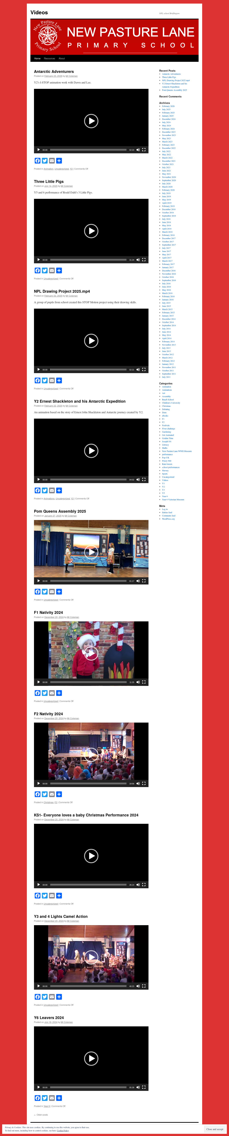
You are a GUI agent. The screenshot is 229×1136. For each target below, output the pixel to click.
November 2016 (169, 273)
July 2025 (166, 109)
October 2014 (168, 322)
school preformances (171, 467)
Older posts (41, 1114)
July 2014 (166, 328)
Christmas (48, 802)
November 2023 (169, 135)
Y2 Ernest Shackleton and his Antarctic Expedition (80, 401)
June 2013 (166, 351)
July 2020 (166, 183)
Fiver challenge (168, 428)
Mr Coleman (72, 75)
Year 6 (47, 1106)
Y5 (163, 493)
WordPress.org (168, 518)
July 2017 (166, 247)
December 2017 (169, 238)
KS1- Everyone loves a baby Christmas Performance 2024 (86, 815)
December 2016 (169, 270)
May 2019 (166, 199)
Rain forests (167, 463)
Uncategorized (62, 168)
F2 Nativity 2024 (48, 713)
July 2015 (166, 302)
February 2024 (168, 128)
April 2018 (166, 228)
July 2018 (166, 218)
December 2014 (169, 318)
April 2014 (166, 338)
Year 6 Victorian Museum (173, 499)
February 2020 (168, 189)
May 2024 (166, 125)
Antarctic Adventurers (54, 71)
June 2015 (166, 306)
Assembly (166, 396)
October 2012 (168, 354)
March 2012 (167, 357)
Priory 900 (166, 460)
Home (37, 58)
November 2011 (169, 367)
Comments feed (168, 515)
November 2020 (169, 177)
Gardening (166, 431)
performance (167, 454)
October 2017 (168, 241)
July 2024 (166, 122)
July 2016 (166, 283)
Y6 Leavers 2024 (49, 1017)
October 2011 (168, 370)
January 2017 (168, 267)
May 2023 (166, 138)
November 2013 (169, 344)
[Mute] (138, 150)
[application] (91, 121)
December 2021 (169, 160)
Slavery (165, 470)
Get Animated (168, 434)
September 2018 (169, 215)
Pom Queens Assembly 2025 (60, 511)
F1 (163, 418)
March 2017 (167, 260)
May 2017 (166, 254)
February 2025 (168, 112)
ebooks (165, 415)
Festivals (166, 425)
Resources (49, 58)
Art (163, 393)
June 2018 (166, 222)
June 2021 (166, 170)
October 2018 (168, 212)
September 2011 (169, 373)
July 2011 (166, 376)
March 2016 (167, 293)
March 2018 (167, 231)
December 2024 (169, 119)
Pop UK (165, 457)
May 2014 (166, 335)
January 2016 (168, 299)
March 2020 (167, 186)
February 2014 (168, 341)
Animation (48, 168)
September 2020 (169, 180)
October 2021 (168, 164)
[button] (91, 121)
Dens (164, 412)
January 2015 (168, 315)
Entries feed (167, 512)
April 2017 (166, 257)
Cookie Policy (63, 1130)
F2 (56, 802)
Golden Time (167, 438)
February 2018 (168, 235)
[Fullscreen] (144, 150)
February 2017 (168, 264)
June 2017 (166, 251)
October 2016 (168, 276)
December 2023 (169, 131)
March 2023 (167, 141)
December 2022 (169, 148)
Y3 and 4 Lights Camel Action (61, 916)
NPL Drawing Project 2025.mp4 (62, 291)
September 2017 (169, 244)
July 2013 (166, 347)
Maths (164, 447)
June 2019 (166, 196)
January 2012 (168, 364)
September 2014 (169, 325)
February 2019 (168, 206)
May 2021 (166, 173)
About (62, 58)
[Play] (38, 150)
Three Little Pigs (49, 181)
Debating (166, 409)
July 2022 (166, 151)
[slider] (88, 150)
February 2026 (168, 106)
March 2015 (167, 309)
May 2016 (166, 289)
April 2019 (166, 202)
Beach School (168, 399)
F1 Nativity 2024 (48, 612)
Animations (49, 498)
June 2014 (166, 331)
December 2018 (169, 209)
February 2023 (168, 144)
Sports (165, 473)
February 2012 (168, 360)
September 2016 (169, 280)
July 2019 (166, 193)
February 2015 (168, 312)
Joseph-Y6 (166, 441)
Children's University (171, 402)
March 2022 (167, 157)
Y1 (163, 483)
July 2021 (166, 167)
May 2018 (166, 225)
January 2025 (168, 115)
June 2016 (166, 286)
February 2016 (168, 296)
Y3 (163, 489)
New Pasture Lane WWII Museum (177, 451)
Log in (165, 509)
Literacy (165, 444)
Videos (39, 12)
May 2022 (166, 154)
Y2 (71, 168)
